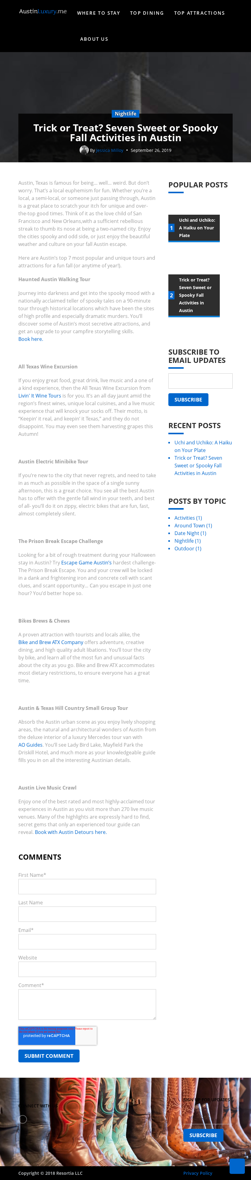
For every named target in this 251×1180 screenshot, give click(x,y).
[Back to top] (237, 1166)
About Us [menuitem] (94, 39)
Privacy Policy (197, 1173)
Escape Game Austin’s (86, 562)
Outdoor (187, 548)
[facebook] (22, 1119)
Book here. (30, 339)
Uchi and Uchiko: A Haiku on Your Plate (203, 446)
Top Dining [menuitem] (147, 13)
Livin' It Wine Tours (39, 395)
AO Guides (30, 744)
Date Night (190, 533)
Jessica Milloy (109, 150)
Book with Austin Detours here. (71, 832)
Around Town (193, 525)
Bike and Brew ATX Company (50, 642)
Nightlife (187, 540)
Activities (188, 518)
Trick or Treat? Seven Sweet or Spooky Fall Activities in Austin (198, 465)
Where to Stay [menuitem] (98, 13)
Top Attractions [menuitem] (199, 13)
